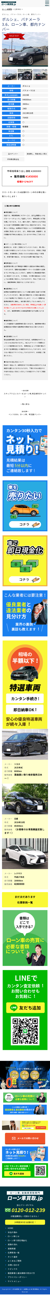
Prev (5, 50)
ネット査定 (12, 1256)
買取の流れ (12, 1244)
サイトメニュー (14, 1281)
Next (44, 50)
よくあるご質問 (14, 1260)
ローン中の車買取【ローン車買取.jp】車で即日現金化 (24, 1289)
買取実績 (11, 1248)
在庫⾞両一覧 (13, 1252)
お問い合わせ (13, 1265)
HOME (10, 1228)
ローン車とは (13, 1236)
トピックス (12, 1269)
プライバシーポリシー (17, 1277)
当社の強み (12, 1232)
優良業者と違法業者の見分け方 (21, 1273)
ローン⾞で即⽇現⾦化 (17, 1240)
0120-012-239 (28, 1210)
